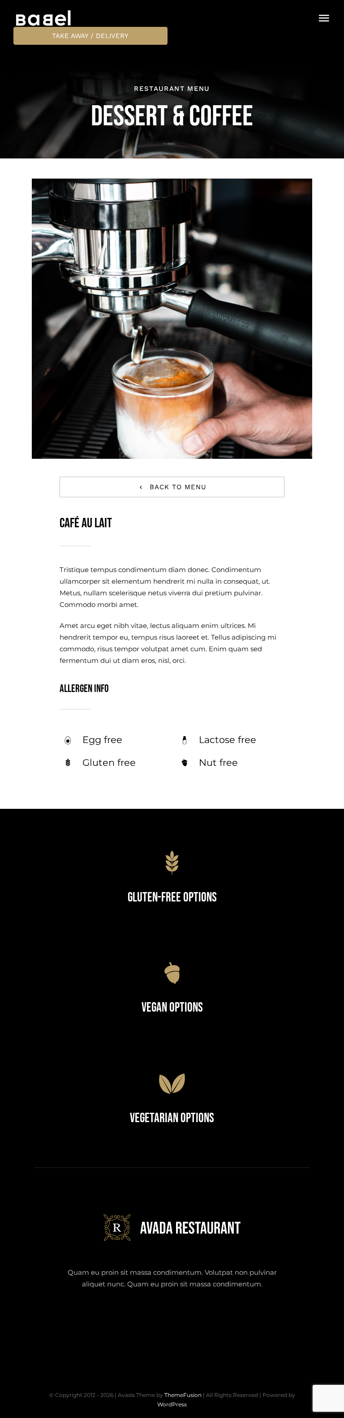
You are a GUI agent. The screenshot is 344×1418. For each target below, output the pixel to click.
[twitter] (148, 1321)
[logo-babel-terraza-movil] (43, 12)
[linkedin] (221, 1321)
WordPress (172, 1404)
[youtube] (197, 1321)
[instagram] (172, 1321)
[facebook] (123, 1321)
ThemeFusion (183, 1395)
